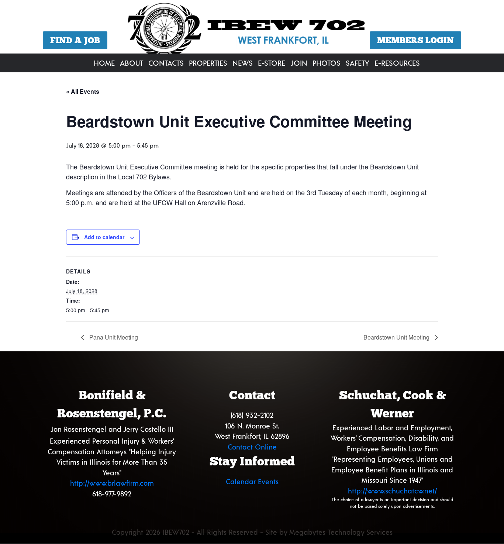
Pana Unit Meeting (113, 337)
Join (298, 62)
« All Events (82, 91)
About (131, 62)
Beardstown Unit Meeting (397, 337)
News (242, 62)
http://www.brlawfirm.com (112, 483)
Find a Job (75, 40)
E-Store (271, 62)
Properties (208, 62)
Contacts (166, 62)
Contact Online (252, 447)
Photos (327, 62)
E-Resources (397, 62)
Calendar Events (252, 481)
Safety (357, 62)
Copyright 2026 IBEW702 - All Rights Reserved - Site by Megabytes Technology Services (252, 532)
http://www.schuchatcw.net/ (392, 490)
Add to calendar (104, 237)
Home (104, 62)
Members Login (415, 40)
